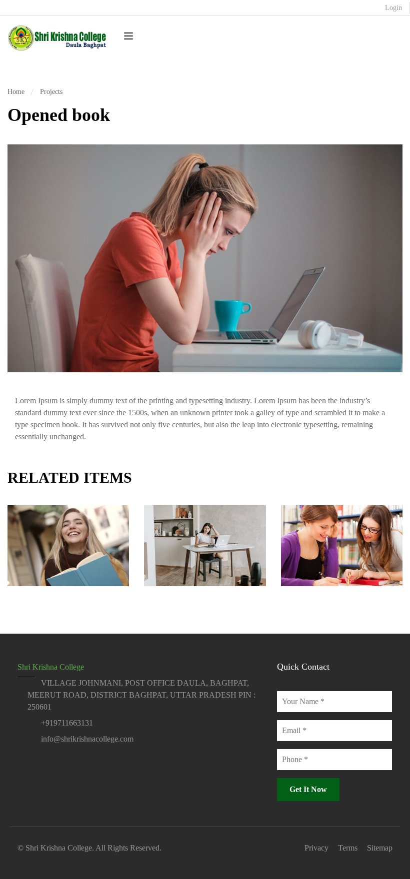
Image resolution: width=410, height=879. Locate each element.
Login (393, 7)
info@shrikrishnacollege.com (87, 739)
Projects (51, 91)
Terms (348, 848)
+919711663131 (67, 723)
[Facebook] (22, 761)
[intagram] (39, 761)
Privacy (316, 848)
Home (16, 91)
